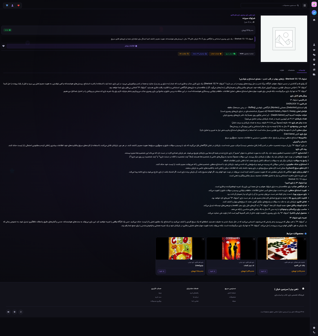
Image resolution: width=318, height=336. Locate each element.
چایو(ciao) (199, 265)
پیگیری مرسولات (155, 301)
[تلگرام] (14, 312)
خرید (262, 271)
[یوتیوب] (8, 312)
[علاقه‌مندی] (305, 239)
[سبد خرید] (6, 5)
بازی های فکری (235, 15)
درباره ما (196, 297)
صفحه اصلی (232, 293)
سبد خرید (158, 297)
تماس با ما (195, 301)
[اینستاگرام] (20, 312)
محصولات (232, 297)
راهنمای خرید (194, 293)
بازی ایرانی (252, 15)
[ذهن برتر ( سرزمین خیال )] (314, 4)
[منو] (304, 5)
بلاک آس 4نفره (299, 265)
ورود (159, 293)
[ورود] (12, 5)
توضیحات (302, 70)
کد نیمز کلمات (249, 265)
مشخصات (291, 70)
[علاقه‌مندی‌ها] (18, 5)
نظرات (282, 70)
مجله (234, 301)
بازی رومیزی (244, 15)
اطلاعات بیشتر (130, 46)
